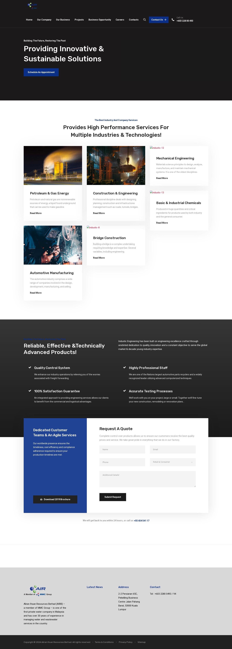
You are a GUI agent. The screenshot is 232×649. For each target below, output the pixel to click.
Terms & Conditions (104, 642)
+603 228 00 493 (185, 21)
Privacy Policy (125, 642)
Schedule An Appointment (41, 72)
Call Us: (180, 18)
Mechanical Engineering (175, 158)
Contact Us (157, 19)
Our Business (63, 19)
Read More (36, 213)
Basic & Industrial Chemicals (178, 203)
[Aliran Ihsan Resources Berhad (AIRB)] (32, 5)
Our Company (44, 19)
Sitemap (142, 642)
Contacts (134, 19)
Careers (120, 19)
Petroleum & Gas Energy (49, 193)
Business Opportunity (100, 19)
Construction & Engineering (115, 193)
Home (29, 19)
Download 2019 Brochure (57, 499)
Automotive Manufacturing (52, 273)
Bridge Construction (109, 238)
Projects (79, 19)
